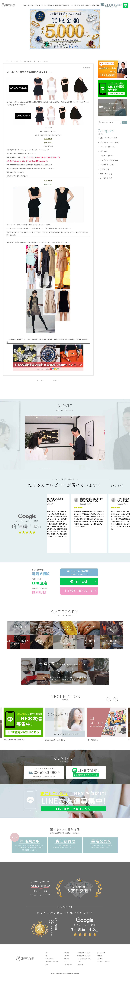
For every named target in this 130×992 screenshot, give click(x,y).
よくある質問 (75, 5)
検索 (124, 122)
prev (41, 380)
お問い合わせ (85, 5)
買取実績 (66, 5)
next (55, 380)
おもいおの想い (28, 5)
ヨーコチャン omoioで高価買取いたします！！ (29, 71)
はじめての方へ (41, 5)
